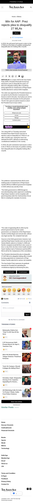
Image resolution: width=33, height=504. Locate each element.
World (3, 443)
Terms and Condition (8, 473)
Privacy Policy (6, 481)
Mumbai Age (5, 458)
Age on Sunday (18, 1)
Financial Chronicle (7, 430)
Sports (3, 440)
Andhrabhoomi (6, 428)
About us (4, 463)
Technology (5, 448)
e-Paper (11, 1)
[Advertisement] (16, 165)
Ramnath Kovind (9, 272)
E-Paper (4, 476)
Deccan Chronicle (7, 425)
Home (3, 422)
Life (2, 466)
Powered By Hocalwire (6, 500)
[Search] (31, 7)
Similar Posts (7, 407)
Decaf (3, 461)
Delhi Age (4, 455)
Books (3, 437)
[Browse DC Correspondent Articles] (4, 278)
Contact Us (5, 484)
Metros (16, 33)
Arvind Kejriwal (23, 272)
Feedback (4, 478)
